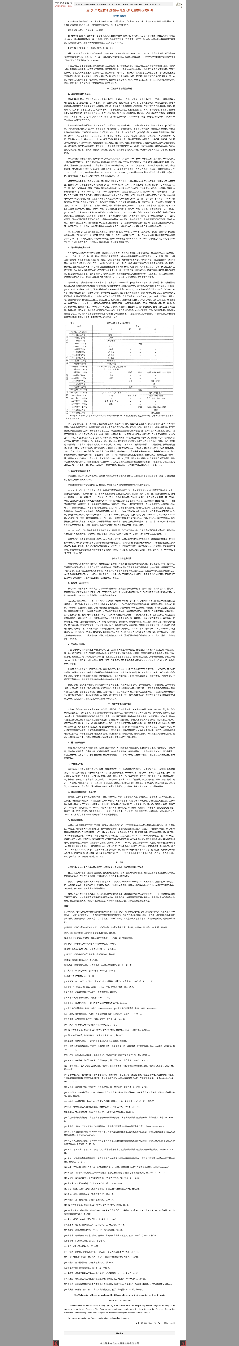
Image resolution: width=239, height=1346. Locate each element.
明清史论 (102, 4)
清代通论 (111, 4)
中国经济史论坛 (90, 4)
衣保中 (123, 16)
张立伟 (116, 16)
